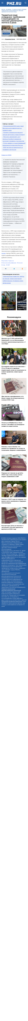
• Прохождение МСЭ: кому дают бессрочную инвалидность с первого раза (13, 128)
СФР (8, 265)
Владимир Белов (10, 39)
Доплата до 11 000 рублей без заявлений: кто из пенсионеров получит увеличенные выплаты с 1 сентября (13, 341)
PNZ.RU (3, 9)
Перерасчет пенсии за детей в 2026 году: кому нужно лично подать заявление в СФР (12, 474)
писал (3, 253)
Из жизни (8, 9)
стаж (3, 265)
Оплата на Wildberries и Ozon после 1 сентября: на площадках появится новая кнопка (12, 424)
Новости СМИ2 (6, 155)
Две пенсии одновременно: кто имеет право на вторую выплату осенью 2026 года (12, 398)
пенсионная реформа (9, 263)
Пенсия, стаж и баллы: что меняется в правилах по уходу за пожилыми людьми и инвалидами (13, 448)
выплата (5, 260)
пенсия (20, 263)
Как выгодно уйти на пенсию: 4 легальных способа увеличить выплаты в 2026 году (12, 527)
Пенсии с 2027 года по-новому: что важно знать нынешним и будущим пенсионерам (13, 501)
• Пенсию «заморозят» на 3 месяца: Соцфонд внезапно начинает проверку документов (13, 139)
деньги (11, 260)
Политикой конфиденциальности (11, 601)
